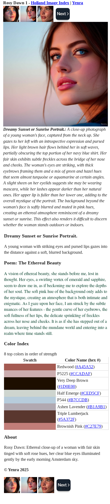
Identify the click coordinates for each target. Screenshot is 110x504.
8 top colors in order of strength (30, 354)
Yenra (77, 3)
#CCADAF (80, 373)
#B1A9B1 (96, 406)
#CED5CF (90, 393)
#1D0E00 (66, 386)
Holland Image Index (50, 3)
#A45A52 (84, 366)
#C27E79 (93, 426)
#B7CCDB (78, 400)
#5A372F (66, 419)
